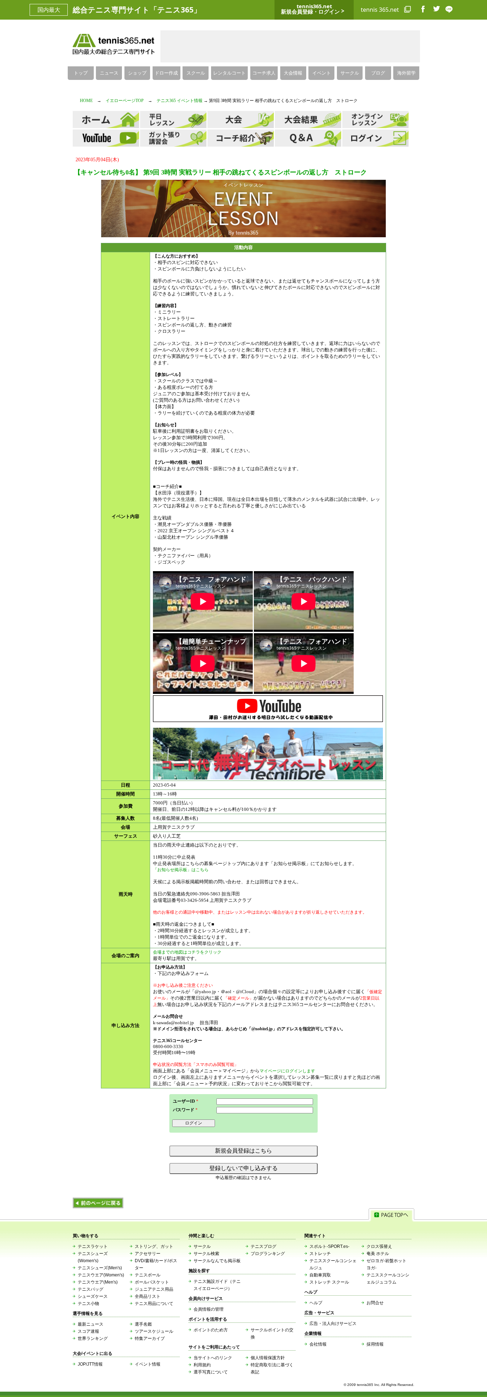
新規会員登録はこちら (243, 1151)
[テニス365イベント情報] (98, 1206)
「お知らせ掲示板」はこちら (181, 869)
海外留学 (406, 73)
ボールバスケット (152, 1282)
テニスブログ (263, 1246)
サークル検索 (206, 1253)
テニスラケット (93, 1246)
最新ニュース (90, 1324)
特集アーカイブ (150, 1338)
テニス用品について (154, 1303)
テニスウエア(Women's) (101, 1274)
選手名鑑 (143, 1324)
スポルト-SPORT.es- (329, 1246)
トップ (81, 73)
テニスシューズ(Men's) (100, 1267)
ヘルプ (315, 1302)
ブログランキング (268, 1253)
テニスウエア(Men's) (98, 1282)
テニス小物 (88, 1303)
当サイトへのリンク (213, 1357)
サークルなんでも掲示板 (217, 1260)
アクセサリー (147, 1253)
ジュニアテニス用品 (154, 1289)
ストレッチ (320, 1253)
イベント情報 (147, 1364)
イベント (321, 73)
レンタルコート (229, 73)
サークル (349, 73)
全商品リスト (147, 1296)
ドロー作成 (166, 73)
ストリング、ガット (154, 1246)
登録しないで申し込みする (243, 1168)
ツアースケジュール (154, 1331)
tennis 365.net (380, 10)
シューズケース (93, 1296)
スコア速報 (88, 1331)
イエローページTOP (125, 100)
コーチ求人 (264, 73)
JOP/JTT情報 (90, 1364)
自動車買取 (320, 1274)
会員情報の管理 (209, 1309)
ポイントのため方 (211, 1329)
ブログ (378, 73)
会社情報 (318, 1344)
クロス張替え (379, 1246)
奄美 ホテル (377, 1253)
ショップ (137, 73)
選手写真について (211, 1372)
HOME (86, 100)
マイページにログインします (287, 1070)
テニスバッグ (90, 1289)
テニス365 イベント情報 (180, 100)
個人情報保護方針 (268, 1357)
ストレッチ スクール (329, 1282)
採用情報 (375, 1344)
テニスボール (147, 1274)
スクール (195, 73)
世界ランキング (93, 1338)
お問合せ (375, 1302)
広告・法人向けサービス (333, 1323)
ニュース (109, 73)
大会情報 (293, 73)
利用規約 (202, 1364)
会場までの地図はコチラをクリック (187, 952)
